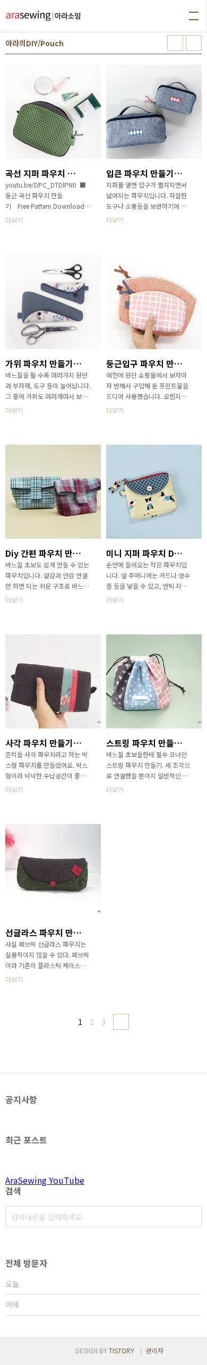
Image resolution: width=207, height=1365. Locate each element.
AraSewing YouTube (44, 1180)
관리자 (154, 1350)
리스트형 (194, 43)
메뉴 (193, 16)
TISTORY (121, 1350)
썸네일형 (175, 43)
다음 (121, 1022)
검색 (191, 1217)
